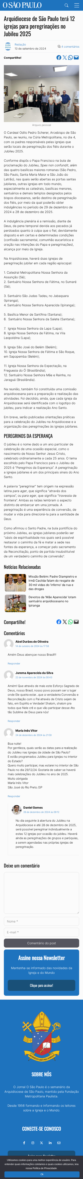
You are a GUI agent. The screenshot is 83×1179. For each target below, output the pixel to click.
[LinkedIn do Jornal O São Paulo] (50, 1143)
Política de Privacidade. (45, 1168)
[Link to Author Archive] (8, 46)
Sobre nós (41, 1074)
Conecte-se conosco (41, 1128)
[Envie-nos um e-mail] (59, 1143)
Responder (14, 663)
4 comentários (70, 46)
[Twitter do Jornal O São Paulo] (41, 1143)
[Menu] (76, 5)
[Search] (66, 5)
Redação (20, 44)
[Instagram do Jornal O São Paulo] (33, 1143)
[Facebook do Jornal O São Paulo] (24, 1143)
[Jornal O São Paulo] (22, 5)
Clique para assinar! (41, 985)
